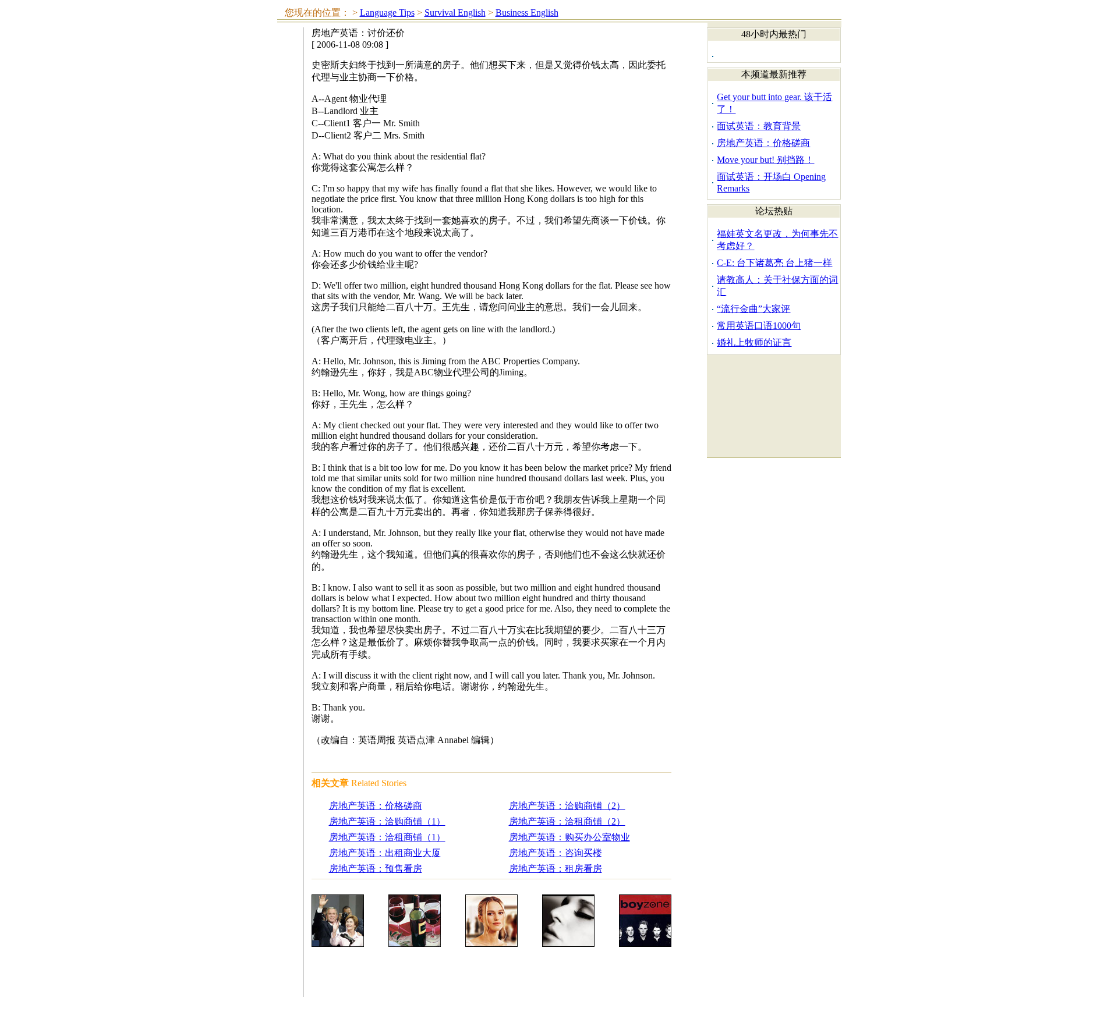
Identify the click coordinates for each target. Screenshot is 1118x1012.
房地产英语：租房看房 (555, 868)
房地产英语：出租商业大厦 (385, 853)
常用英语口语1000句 (759, 326)
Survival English (455, 12)
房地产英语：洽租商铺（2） (567, 821)
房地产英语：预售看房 (375, 868)
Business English (527, 12)
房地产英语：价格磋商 (375, 806)
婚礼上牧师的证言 (754, 342)
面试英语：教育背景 (759, 126)
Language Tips (387, 12)
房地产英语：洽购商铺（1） (387, 821)
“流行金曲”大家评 (753, 309)
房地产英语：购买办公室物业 (569, 837)
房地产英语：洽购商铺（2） (567, 806)
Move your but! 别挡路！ (765, 160)
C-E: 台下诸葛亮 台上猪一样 (774, 263)
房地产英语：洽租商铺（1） (387, 837)
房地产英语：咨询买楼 (555, 853)
